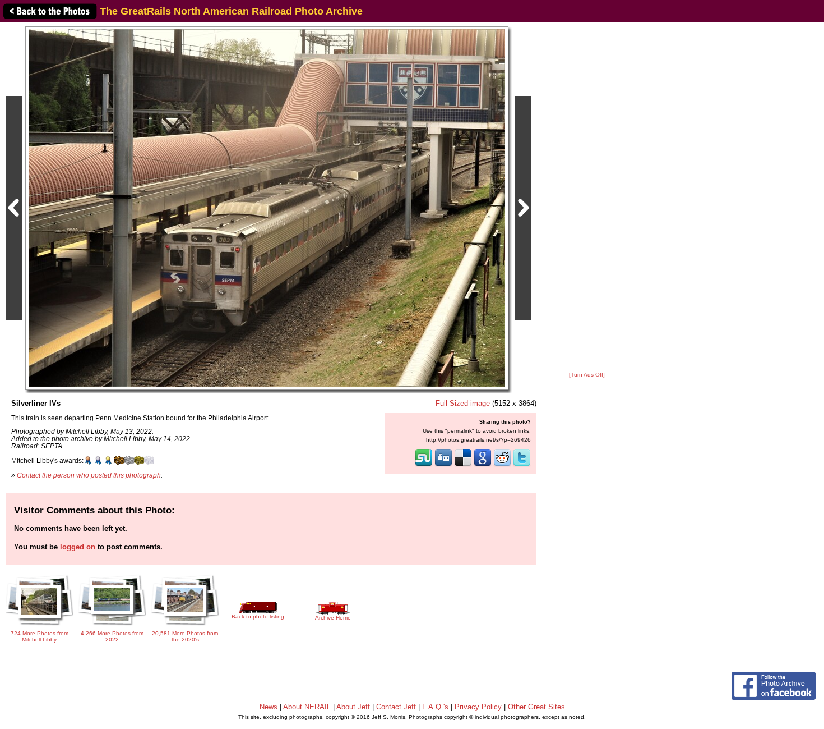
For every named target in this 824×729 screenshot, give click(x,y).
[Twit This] (522, 465)
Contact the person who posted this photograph (89, 475)
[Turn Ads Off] (587, 375)
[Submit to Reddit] (502, 465)
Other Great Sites (536, 707)
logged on (77, 547)
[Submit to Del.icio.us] (463, 465)
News (268, 707)
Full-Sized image (463, 403)
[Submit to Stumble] (424, 465)
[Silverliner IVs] (267, 208)
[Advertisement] (587, 197)
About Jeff (353, 707)
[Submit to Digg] (443, 465)
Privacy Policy (478, 707)
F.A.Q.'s (435, 707)
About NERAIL (307, 707)
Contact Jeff (396, 707)
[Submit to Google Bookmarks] (483, 465)
